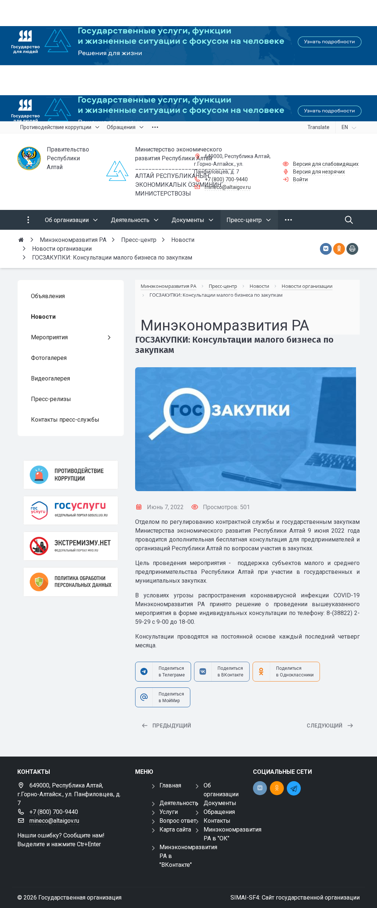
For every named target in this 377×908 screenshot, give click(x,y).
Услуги (168, 811)
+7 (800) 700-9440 (226, 179)
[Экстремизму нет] (70, 546)
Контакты (217, 820)
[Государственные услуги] (70, 510)
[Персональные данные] (70, 581)
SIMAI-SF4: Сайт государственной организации (295, 897)
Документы (220, 803)
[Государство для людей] (188, 60)
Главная (170, 785)
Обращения (219, 811)
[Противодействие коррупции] (70, 474)
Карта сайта (175, 829)
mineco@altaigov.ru (228, 187)
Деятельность (178, 803)
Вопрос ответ (177, 820)
